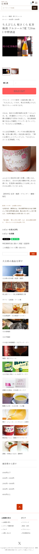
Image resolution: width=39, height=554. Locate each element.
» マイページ (25, 522)
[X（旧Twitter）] (19, 543)
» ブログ (4, 529)
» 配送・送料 (25, 526)
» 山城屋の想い (6, 522)
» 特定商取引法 (25, 533)
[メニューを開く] (36, 3)
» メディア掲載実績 (7, 526)
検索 (34, 8)
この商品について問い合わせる (14, 247)
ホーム (4, 16)
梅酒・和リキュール (15, 16)
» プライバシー (25, 529)
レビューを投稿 (8, 233)
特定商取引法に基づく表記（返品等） (16, 243)
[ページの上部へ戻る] (19, 507)
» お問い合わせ (6, 533)
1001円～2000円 (14, 19)
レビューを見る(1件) (10, 229)
